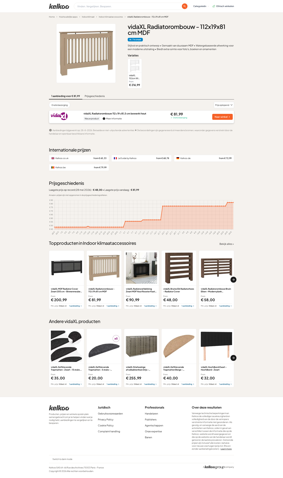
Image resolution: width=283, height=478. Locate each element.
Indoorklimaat (88, 17)
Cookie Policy (106, 425)
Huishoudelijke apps (68, 17)
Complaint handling (109, 431)
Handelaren (151, 413)
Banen (148, 437)
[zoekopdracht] (184, 6)
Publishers (150, 419)
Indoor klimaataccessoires (111, 17)
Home (52, 17)
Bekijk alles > (227, 243)
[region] (181, 73)
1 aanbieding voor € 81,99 (65, 96)
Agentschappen (154, 425)
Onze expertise (153, 431)
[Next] (233, 280)
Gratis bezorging (59, 105)
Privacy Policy (105, 419)
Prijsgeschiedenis (95, 96)
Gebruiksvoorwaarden (110, 413)
